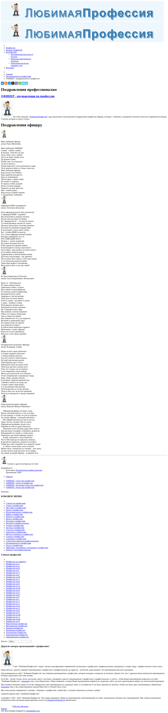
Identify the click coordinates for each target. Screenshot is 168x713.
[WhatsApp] (19, 83)
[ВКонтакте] (2, 83)
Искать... (4, 641)
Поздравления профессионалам (29, 470)
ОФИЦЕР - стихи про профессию (20, 481)
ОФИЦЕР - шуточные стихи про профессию (24, 485)
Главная (9, 74)
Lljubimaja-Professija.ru (55, 700)
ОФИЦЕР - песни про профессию (20, 487)
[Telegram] (26, 83)
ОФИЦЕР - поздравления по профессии (27, 96)
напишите (25, 681)
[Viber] (16, 83)
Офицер (9, 477)
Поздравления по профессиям (18, 76)
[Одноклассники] (5, 83)
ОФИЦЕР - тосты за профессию (19, 483)
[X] (12, 83)
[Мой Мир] (9, 83)
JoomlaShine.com (33, 711)
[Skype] (23, 83)
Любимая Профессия (38, 117)
